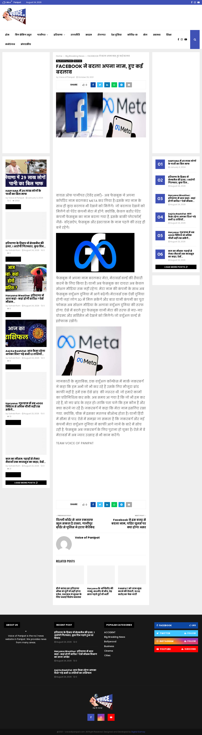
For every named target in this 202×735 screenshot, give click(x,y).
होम (7, 34)
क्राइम (89, 34)
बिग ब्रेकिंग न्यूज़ (23, 34)
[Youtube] (186, 39)
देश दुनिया (116, 34)
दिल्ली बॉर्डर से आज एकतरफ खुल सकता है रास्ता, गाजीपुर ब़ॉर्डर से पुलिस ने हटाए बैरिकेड (75, 523)
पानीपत (41, 34)
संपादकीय (26, 44)
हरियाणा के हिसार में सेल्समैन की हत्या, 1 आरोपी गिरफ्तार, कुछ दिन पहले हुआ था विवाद (74, 635)
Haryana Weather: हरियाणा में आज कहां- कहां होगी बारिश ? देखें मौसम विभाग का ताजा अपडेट (75, 654)
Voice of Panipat (67, 77)
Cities (107, 655)
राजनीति (75, 34)
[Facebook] (179, 39)
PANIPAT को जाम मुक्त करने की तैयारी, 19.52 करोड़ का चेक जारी (130, 591)
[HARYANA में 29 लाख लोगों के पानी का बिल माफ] (26, 173)
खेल (145, 34)
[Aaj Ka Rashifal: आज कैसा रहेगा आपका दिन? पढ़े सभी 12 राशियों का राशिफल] (26, 333)
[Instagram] (182, 39)
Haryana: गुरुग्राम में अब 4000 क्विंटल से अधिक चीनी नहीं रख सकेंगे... (24, 407)
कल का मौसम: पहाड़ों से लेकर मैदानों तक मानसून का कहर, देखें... (26, 460)
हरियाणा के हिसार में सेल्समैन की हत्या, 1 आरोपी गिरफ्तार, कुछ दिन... (26, 244)
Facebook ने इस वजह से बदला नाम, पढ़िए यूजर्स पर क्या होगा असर (128, 523)
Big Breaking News (64, 61)
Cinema (108, 650)
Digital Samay (138, 731)
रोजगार (102, 34)
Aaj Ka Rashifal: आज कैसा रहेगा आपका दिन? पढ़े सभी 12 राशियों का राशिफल (75, 672)
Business (77, 61)
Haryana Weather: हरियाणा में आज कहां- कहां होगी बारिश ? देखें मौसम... (25, 299)
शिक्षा (169, 34)
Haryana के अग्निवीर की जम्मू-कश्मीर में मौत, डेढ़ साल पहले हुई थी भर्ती (100, 591)
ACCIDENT (110, 632)
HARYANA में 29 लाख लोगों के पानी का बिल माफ (23, 192)
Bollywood (110, 641)
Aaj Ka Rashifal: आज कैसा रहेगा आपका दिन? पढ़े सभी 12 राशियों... (25, 352)
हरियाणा (58, 34)
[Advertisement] (101, 167)
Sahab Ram (14, 250)
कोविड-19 (132, 34)
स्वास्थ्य (156, 34)
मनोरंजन (10, 44)
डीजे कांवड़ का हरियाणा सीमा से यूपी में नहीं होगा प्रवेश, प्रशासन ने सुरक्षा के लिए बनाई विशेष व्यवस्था (69, 593)
